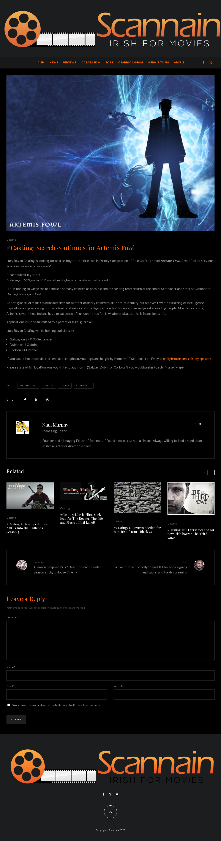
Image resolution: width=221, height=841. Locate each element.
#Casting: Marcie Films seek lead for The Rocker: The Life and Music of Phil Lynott (81, 518)
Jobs (109, 62)
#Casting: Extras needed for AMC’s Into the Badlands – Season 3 (27, 528)
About (179, 62)
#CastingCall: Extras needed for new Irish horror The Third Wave (191, 534)
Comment (13, 617)
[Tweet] (36, 400)
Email (10, 686)
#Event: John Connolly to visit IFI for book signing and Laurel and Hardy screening (151, 567)
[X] (211, 62)
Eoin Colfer (84, 386)
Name (10, 667)
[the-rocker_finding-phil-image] (83, 491)
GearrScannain (130, 62)
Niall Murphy (55, 425)
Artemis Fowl (29, 386)
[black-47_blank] (137, 497)
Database (89, 62)
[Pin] (47, 400)
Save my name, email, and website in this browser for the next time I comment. (57, 705)
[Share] (25, 400)
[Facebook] (203, 62)
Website (118, 686)
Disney (65, 386)
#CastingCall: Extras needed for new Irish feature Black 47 (137, 530)
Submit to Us (158, 62)
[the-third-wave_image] (191, 498)
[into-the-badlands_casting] (30, 495)
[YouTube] (117, 794)
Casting (11, 239)
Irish (40, 62)
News (53, 62)
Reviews (69, 62)
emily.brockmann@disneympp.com (187, 359)
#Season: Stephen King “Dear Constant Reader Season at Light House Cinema (67, 567)
